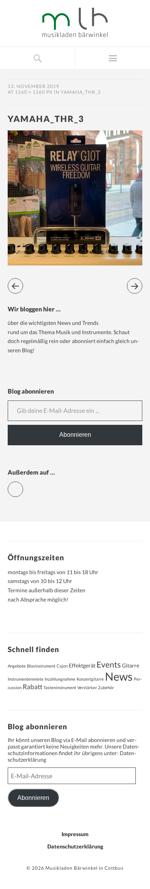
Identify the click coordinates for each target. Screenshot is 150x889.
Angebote (17, 665)
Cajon (62, 665)
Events (109, 664)
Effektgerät (82, 665)
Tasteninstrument (59, 687)
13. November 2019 (33, 86)
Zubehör (106, 687)
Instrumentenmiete (25, 678)
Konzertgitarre (90, 678)
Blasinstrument (41, 665)
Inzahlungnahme (60, 678)
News (119, 676)
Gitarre (130, 665)
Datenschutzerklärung (75, 846)
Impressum (75, 834)
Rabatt (32, 687)
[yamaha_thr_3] (75, 263)
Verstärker (87, 687)
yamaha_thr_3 (81, 92)
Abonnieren (75, 434)
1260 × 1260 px (34, 92)
